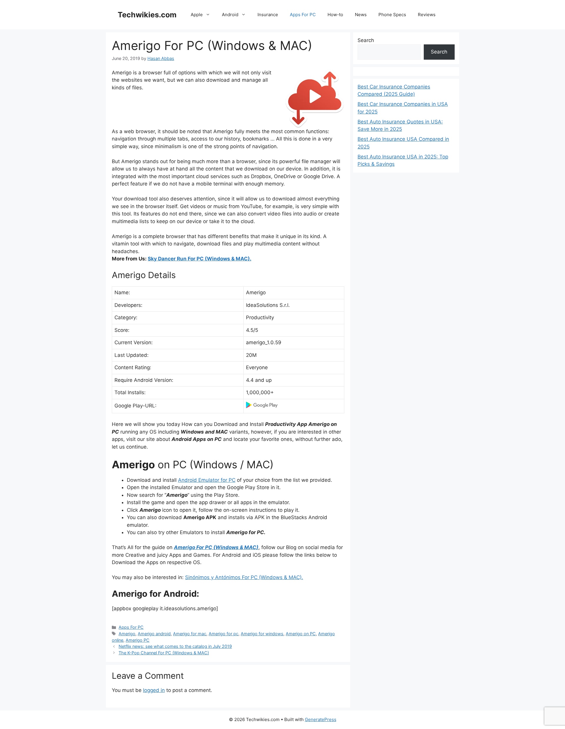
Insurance (267, 14)
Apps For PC (303, 14)
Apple (197, 14)
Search (366, 40)
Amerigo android (154, 633)
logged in (154, 690)
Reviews (427, 14)
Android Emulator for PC (206, 480)
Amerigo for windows (262, 633)
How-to (335, 14)
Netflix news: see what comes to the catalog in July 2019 (175, 646)
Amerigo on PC (301, 633)
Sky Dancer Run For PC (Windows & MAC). (199, 259)
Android (230, 14)
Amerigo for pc (223, 633)
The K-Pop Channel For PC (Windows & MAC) (164, 652)
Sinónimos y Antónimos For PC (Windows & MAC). (244, 577)
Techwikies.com (147, 14)
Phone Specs (392, 14)
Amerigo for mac (189, 633)
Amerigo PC (137, 640)
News (361, 14)
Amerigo (127, 633)
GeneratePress (320, 719)
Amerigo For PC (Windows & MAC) (216, 547)
